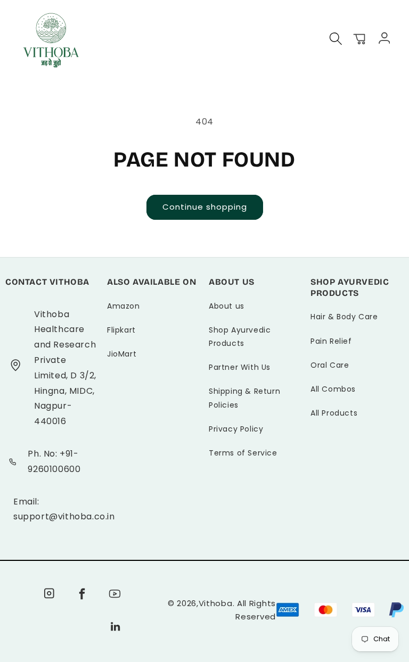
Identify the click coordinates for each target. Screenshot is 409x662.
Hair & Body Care (344, 316)
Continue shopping (204, 206)
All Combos (333, 389)
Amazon (123, 306)
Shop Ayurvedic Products (240, 337)
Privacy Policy (236, 429)
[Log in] (383, 37)
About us (226, 306)
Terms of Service (243, 453)
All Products (333, 413)
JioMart (121, 354)
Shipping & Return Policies (244, 398)
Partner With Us (240, 367)
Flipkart (121, 330)
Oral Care (329, 365)
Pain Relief (331, 341)
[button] (336, 39)
